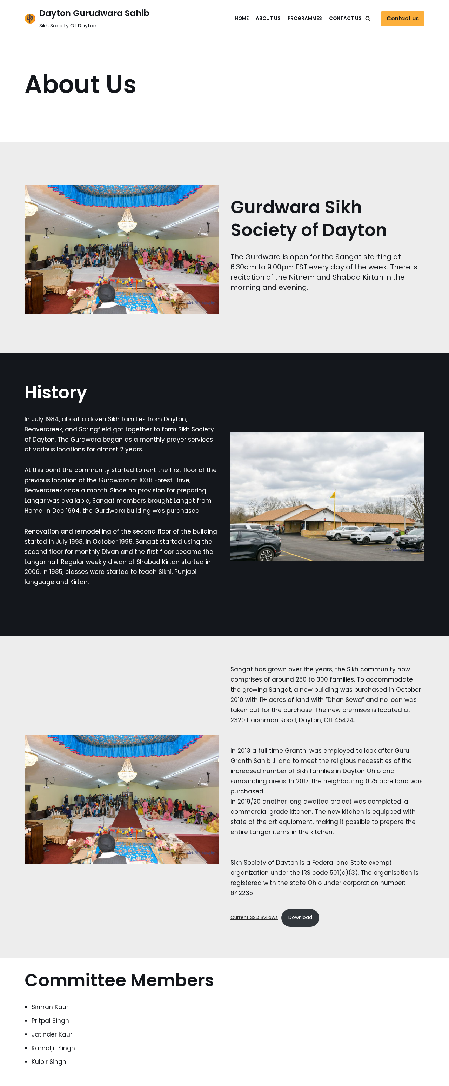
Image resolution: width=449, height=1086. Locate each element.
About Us (268, 18)
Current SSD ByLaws (254, 917)
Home (242, 18)
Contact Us (345, 18)
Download (300, 917)
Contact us (403, 18)
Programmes (305, 18)
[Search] (367, 18)
